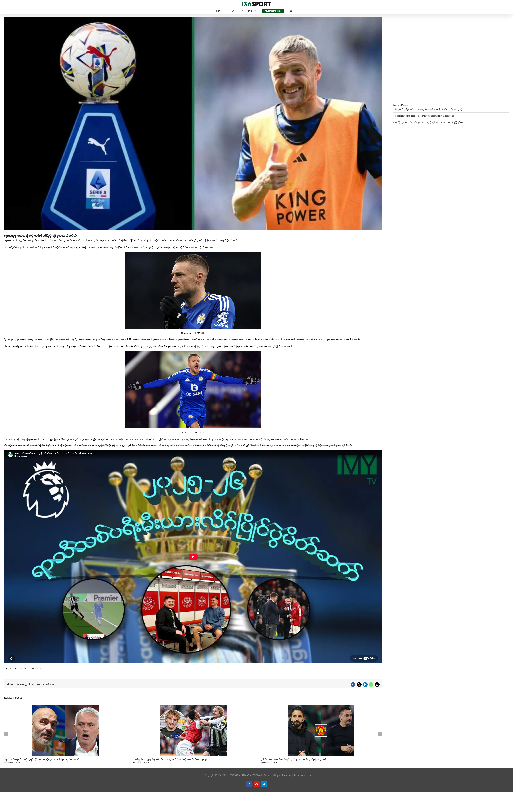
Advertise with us (302, 775)
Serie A (38, 668)
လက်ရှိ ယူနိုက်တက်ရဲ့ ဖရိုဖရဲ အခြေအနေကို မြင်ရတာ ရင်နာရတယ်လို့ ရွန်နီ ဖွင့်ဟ (429, 122)
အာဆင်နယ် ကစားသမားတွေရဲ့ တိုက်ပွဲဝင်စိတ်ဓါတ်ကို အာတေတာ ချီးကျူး (297, 759)
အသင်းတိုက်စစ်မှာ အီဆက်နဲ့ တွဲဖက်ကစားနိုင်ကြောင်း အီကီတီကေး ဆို (424, 115)
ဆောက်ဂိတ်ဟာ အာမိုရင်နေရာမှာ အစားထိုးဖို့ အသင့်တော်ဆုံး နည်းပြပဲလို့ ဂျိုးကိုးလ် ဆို (175, 759)
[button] (291, 11)
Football (31, 668)
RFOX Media (257, 775)
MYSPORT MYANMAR (238, 775)
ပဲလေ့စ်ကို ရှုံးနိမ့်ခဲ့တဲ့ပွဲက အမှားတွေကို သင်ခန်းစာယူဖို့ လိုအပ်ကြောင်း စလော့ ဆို (428, 109)
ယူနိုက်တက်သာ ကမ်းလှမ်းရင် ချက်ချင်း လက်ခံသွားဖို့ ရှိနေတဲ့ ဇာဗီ (37, 759)
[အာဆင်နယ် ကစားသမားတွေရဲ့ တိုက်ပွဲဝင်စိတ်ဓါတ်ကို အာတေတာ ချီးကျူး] (321, 706)
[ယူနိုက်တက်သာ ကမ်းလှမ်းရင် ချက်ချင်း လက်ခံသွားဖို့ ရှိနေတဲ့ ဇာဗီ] (65, 706)
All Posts (23, 668)
